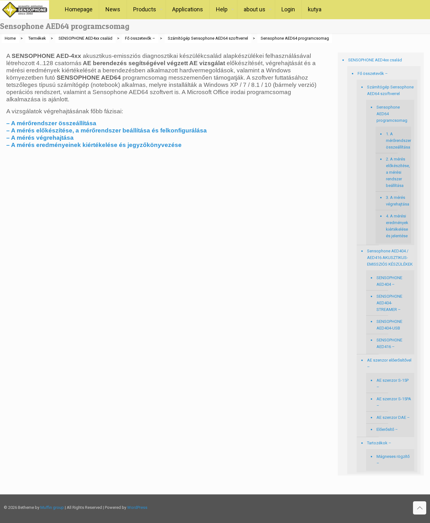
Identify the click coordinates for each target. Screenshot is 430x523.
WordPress (137, 507)
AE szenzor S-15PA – (393, 402)
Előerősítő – (387, 429)
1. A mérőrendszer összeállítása (397, 140)
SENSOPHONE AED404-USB (389, 324)
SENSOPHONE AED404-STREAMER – (389, 303)
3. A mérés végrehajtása (397, 200)
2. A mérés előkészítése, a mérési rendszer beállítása (397, 172)
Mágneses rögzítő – (393, 459)
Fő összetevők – (373, 73)
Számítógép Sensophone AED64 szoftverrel (390, 90)
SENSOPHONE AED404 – (389, 281)
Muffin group (52, 507)
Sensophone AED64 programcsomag (391, 114)
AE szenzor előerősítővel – (389, 363)
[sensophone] (24, 9)
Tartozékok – (379, 443)
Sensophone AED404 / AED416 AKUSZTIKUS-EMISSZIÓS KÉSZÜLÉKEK (390, 258)
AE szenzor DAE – (393, 417)
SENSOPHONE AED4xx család (375, 60)
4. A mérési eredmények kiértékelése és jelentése (397, 226)
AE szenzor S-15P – (392, 383)
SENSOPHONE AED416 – (389, 343)
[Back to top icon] (419, 508)
